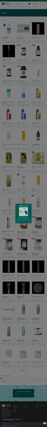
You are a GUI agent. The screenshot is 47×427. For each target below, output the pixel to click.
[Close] (30, 204)
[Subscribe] (29, 221)
